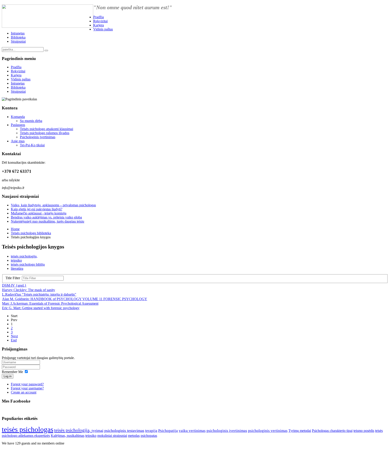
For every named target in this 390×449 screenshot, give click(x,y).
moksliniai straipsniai (112, 435)
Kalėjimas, (59, 435)
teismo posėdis (363, 431)
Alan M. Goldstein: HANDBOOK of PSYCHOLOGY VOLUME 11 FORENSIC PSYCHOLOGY (74, 299)
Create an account (23, 392)
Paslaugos (18, 125)
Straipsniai (18, 41)
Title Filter (13, 278)
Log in (8, 376)
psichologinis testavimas (124, 430)
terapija (151, 430)
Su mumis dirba (31, 121)
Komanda (18, 117)
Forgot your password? (27, 384)
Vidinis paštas (103, 29)
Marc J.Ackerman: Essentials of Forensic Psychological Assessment (50, 303)
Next (14, 336)
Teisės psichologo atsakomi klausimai (46, 129)
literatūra (17, 268)
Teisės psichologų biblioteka (31, 233)
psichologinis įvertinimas (227, 430)
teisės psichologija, (24, 256)
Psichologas (321, 431)
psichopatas (149, 435)
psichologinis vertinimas (268, 430)
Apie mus (18, 141)
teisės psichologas (27, 429)
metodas (134, 435)
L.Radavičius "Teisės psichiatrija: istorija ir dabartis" (39, 294)
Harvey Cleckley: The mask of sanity (28, 290)
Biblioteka (18, 37)
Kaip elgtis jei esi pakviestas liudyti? (36, 209)
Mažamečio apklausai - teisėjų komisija (38, 213)
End (14, 340)
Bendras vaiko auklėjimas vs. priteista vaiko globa (46, 217)
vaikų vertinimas (192, 430)
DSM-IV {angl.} (14, 285)
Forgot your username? (27, 388)
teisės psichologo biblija (28, 264)
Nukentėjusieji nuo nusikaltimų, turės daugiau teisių (47, 221)
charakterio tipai (341, 431)
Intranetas (18, 33)
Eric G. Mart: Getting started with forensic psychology (40, 308)
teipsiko (16, 260)
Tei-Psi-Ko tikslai (32, 145)
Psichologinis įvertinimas (37, 137)
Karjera (98, 25)
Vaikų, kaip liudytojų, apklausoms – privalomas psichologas (53, 205)
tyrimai (97, 430)
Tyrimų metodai (299, 431)
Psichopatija (168, 430)
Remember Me (12, 372)
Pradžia (98, 17)
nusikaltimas (75, 435)
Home (15, 229)
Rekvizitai (100, 21)
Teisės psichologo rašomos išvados (44, 133)
